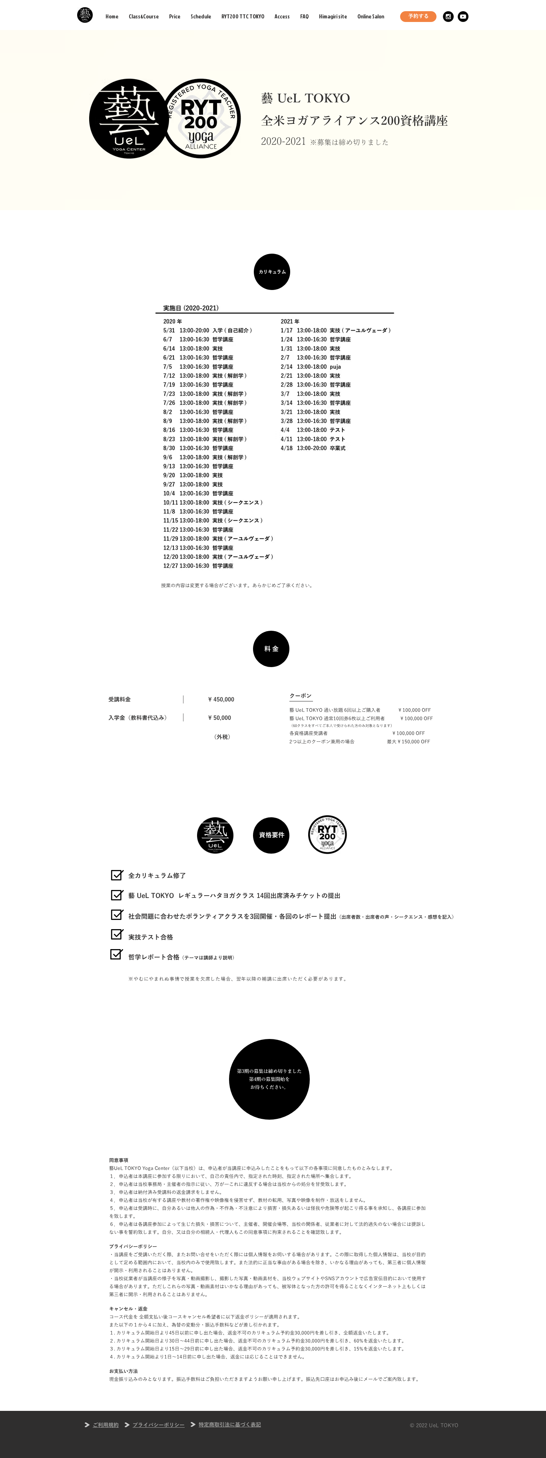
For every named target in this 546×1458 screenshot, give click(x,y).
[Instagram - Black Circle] (448, 16)
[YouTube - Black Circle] (463, 16)
